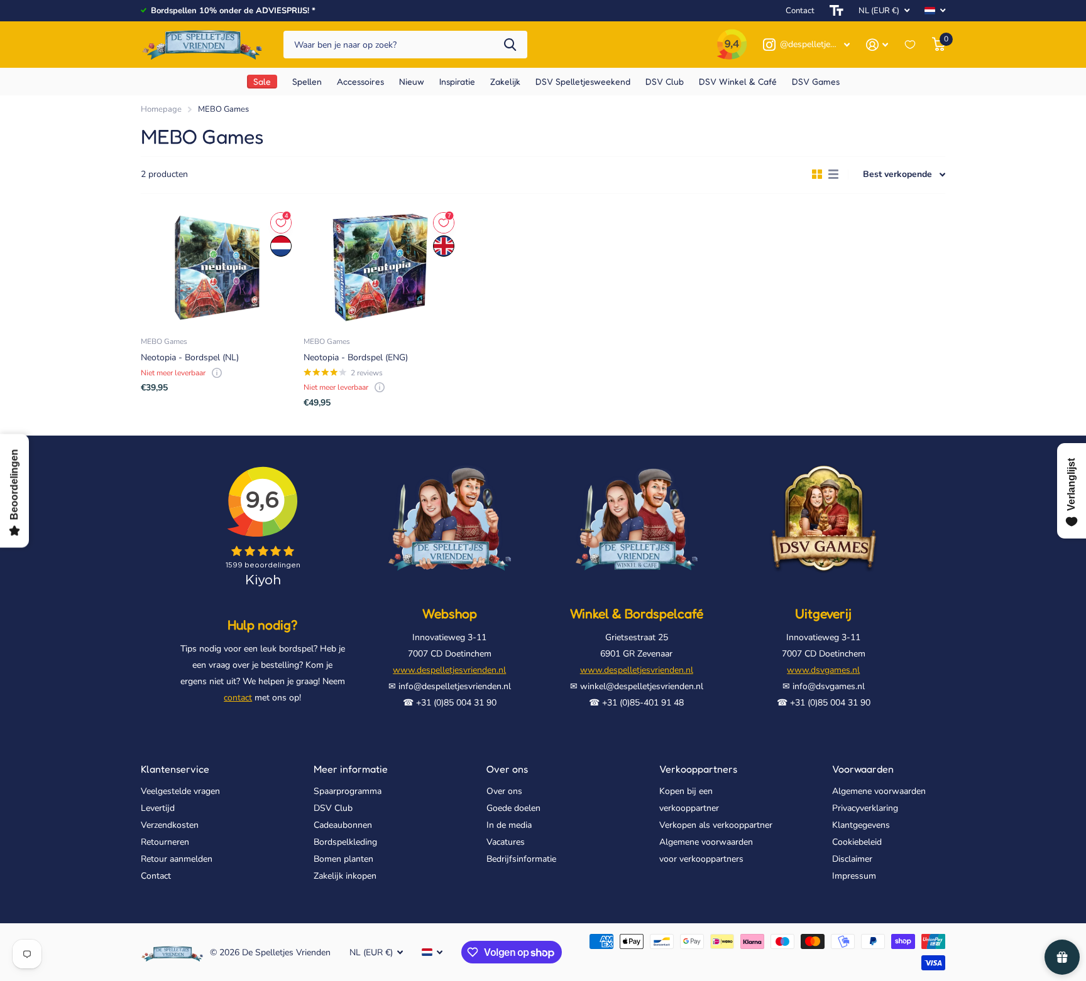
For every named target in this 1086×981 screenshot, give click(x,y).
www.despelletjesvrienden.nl (449, 670)
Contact (800, 10)
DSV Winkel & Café (738, 81)
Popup (217, 373)
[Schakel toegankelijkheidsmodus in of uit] (836, 11)
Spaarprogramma (347, 791)
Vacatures (505, 842)
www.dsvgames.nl (823, 670)
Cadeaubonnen (343, 825)
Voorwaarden (863, 769)
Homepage (161, 109)
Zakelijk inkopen (345, 876)
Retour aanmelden (176, 859)
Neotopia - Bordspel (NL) (190, 357)
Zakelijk (505, 81)
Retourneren (165, 842)
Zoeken (510, 45)
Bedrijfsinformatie (521, 859)
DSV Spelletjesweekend (582, 81)
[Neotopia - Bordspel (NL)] (217, 267)
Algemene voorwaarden (879, 791)
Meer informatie (351, 769)
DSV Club (333, 808)
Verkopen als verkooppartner (715, 825)
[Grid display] (817, 174)
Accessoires (360, 81)
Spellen (307, 81)
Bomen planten (343, 859)
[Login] (877, 45)
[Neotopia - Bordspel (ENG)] (380, 267)
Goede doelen (513, 808)
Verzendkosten (170, 825)
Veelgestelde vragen (180, 791)
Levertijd (158, 808)
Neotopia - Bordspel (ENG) (356, 357)
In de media (509, 825)
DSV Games (816, 81)
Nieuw (411, 81)
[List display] (833, 174)
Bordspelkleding (345, 842)
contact (238, 698)
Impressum (854, 876)
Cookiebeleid (857, 842)
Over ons (507, 769)
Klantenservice (175, 769)
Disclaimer (852, 859)
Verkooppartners (698, 769)
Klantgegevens (861, 825)
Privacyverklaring (865, 808)
